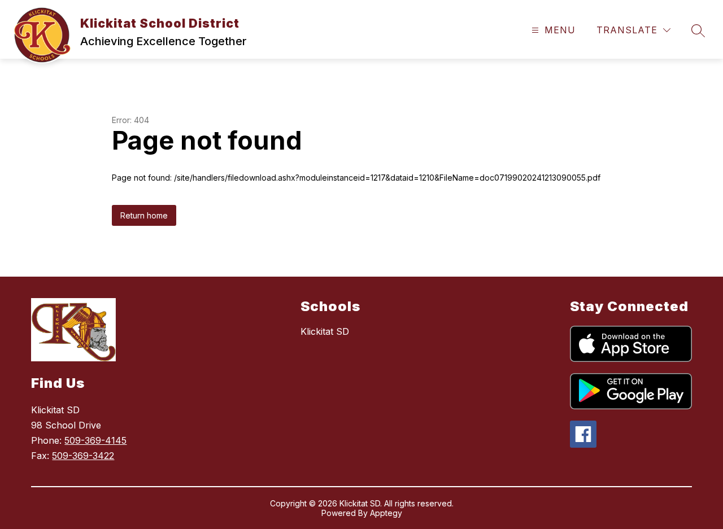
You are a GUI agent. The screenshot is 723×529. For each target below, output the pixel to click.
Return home (144, 215)
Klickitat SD (324, 331)
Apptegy (386, 513)
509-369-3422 (83, 455)
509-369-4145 (95, 440)
